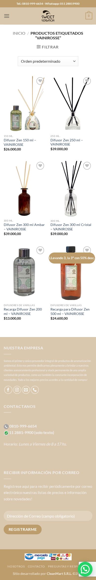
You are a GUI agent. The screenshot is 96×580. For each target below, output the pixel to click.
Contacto (36, 566)
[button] (7, 16)
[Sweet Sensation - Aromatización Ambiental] (48, 16)
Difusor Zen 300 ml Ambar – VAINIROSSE (24, 227)
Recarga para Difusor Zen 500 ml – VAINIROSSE (70, 311)
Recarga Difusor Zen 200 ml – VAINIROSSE (23, 311)
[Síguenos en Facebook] (8, 390)
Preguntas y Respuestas (68, 566)
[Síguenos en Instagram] (17, 390)
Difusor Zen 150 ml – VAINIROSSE (20, 142)
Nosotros (16, 566)
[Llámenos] (35, 390)
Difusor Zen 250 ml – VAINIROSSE (66, 142)
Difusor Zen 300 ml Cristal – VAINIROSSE (70, 227)
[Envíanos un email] (26, 390)
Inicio (19, 33)
